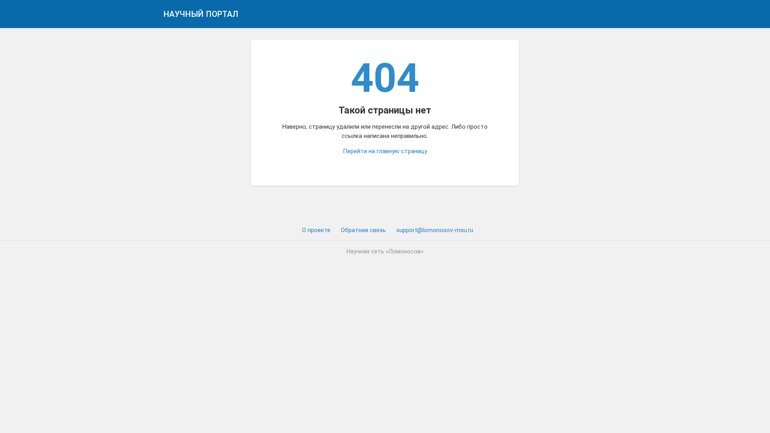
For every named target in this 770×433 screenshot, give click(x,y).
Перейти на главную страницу (385, 151)
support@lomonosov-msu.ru (434, 230)
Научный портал (201, 14)
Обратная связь (363, 230)
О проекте (316, 230)
